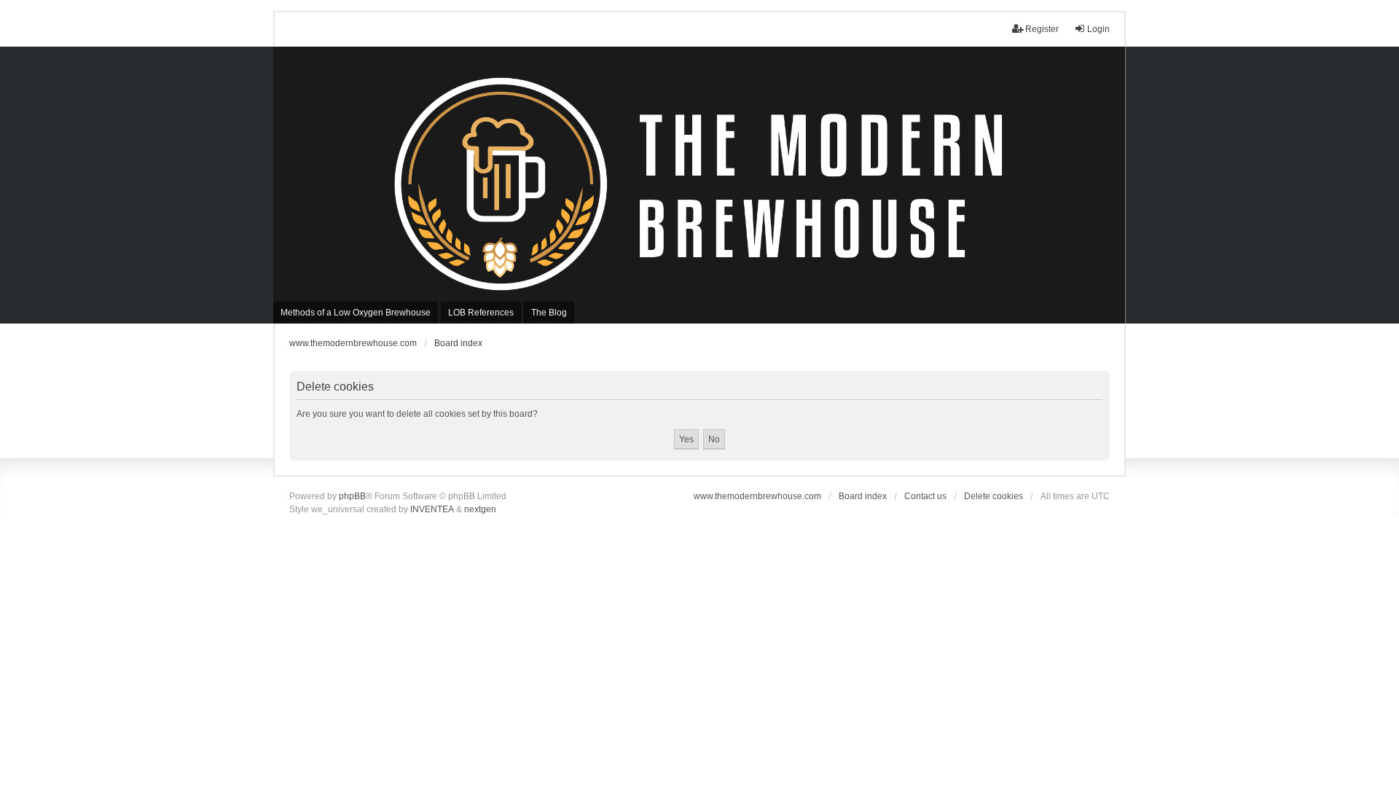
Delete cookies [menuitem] (993, 496)
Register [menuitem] (1042, 29)
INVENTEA (432, 509)
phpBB (352, 496)
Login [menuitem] (1098, 29)
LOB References (481, 313)
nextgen (480, 509)
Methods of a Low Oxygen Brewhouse (356, 313)
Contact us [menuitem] (925, 496)
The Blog (549, 313)
